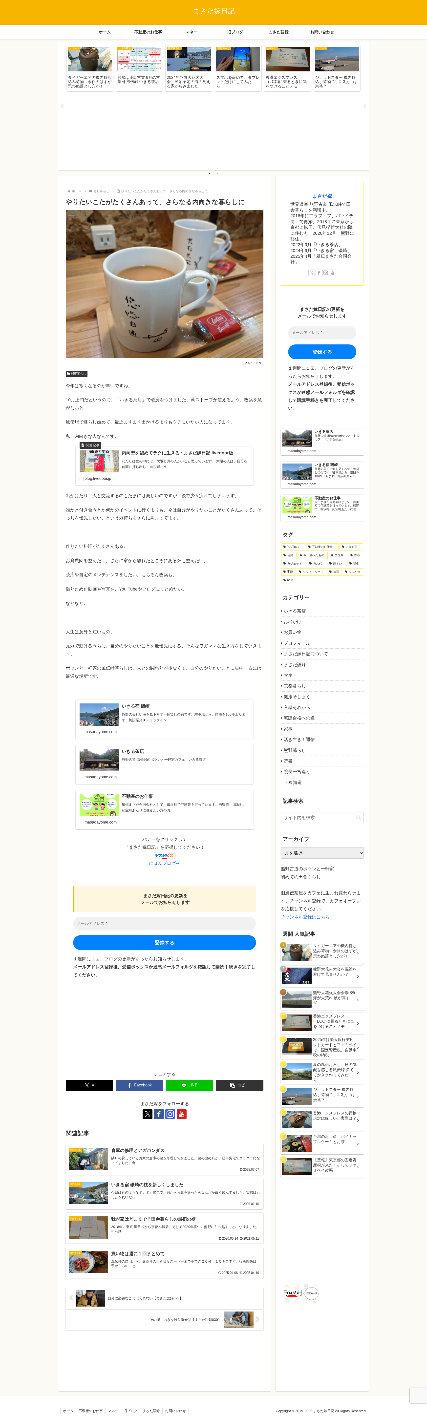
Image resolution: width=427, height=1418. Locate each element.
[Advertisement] (213, 131)
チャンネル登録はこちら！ (307, 916)
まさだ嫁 (322, 196)
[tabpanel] (90, 68)
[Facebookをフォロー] (159, 1114)
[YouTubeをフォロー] (182, 1114)
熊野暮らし (78, 373)
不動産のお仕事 (91, 1411)
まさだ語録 (151, 1411)
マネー (113, 1411)
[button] (239, 1085)
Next (365, 106)
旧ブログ (130, 1411)
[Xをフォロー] (147, 1114)
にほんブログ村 (164, 863)
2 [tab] (217, 173)
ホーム (68, 1411)
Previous (62, 106)
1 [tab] (209, 173)
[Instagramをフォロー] (170, 1114)
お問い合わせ (175, 1411)
